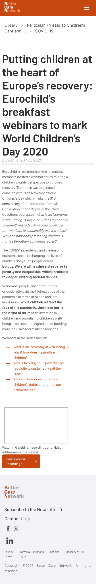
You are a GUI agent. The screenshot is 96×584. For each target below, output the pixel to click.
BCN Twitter (16, 528)
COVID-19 (44, 31)
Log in (22, 556)
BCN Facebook (8, 528)
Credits (54, 552)
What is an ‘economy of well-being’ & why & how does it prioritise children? (41, 352)
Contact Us (15, 518)
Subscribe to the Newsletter (31, 509)
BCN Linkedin (9, 540)
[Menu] (87, 8)
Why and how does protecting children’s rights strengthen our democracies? (37, 384)
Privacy (8, 552)
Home (17, 492)
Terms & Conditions (32, 552)
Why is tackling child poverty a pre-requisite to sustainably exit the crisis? (39, 368)
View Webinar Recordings (15, 461)
